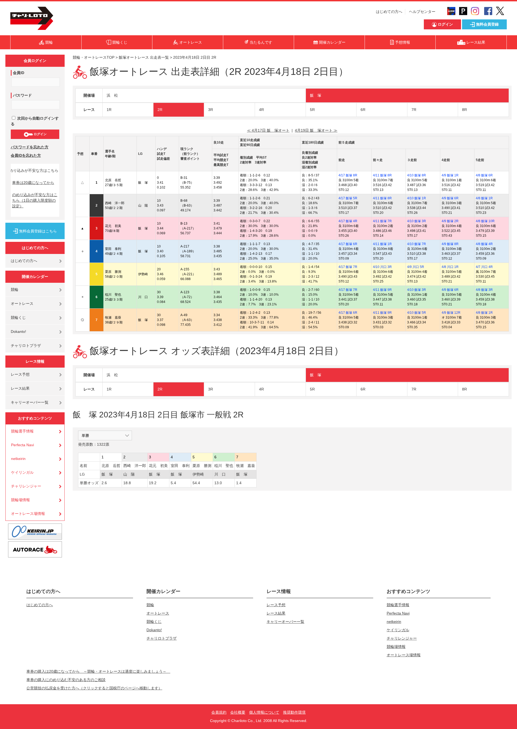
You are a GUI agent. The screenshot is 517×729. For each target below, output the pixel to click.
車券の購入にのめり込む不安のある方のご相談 (66, 680)
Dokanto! (18, 331)
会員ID (18, 73)
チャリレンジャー (26, 486)
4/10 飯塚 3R (416, 221)
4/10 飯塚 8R (416, 175)
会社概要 (237, 712)
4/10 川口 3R (382, 267)
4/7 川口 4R (484, 267)
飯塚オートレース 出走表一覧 (144, 57)
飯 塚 (315, 95)
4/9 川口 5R (415, 267)
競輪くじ (18, 317)
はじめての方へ (389, 11)
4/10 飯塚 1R (416, 198)
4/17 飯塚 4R (347, 221)
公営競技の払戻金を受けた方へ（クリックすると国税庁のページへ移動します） (94, 688)
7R (413, 109)
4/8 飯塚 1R (484, 198)
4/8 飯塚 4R (484, 244)
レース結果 (20, 388)
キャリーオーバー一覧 (29, 402)
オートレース (22, 303)
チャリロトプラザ (26, 345)
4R (261, 109)
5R (312, 109)
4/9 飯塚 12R (451, 313)
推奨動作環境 (294, 712)
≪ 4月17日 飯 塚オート (268, 130)
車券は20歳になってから (33, 182)
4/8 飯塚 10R (485, 221)
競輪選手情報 (22, 431)
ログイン (40, 134)
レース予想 (20, 374)
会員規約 (218, 712)
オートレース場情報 (28, 513)
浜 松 (112, 95)
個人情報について (264, 712)
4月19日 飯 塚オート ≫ (316, 130)
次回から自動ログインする (35, 121)
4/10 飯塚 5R (416, 313)
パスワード (22, 95)
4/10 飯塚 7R (416, 244)
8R (464, 109)
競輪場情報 (20, 500)
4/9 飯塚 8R (450, 244)
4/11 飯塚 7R (382, 221)
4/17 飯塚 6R (347, 244)
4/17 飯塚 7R (347, 267)
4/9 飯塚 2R (450, 221)
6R (363, 109)
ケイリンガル (22, 472)
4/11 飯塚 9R (382, 290)
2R (160, 109)
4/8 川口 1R (450, 267)
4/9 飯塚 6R (450, 198)
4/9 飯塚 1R (450, 175)
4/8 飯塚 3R (484, 290)
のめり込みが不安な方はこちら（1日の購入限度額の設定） (34, 200)
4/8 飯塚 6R (484, 175)
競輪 (14, 289)
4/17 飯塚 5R (347, 198)
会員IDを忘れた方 (26, 155)
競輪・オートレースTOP (93, 57)
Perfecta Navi (22, 445)
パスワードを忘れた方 (29, 147)
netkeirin (18, 458)
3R (210, 109)
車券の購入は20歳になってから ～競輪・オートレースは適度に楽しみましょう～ (98, 671)
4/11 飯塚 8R (382, 175)
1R (109, 109)
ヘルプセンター (422, 11)
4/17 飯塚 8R (347, 175)
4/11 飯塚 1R (382, 244)
